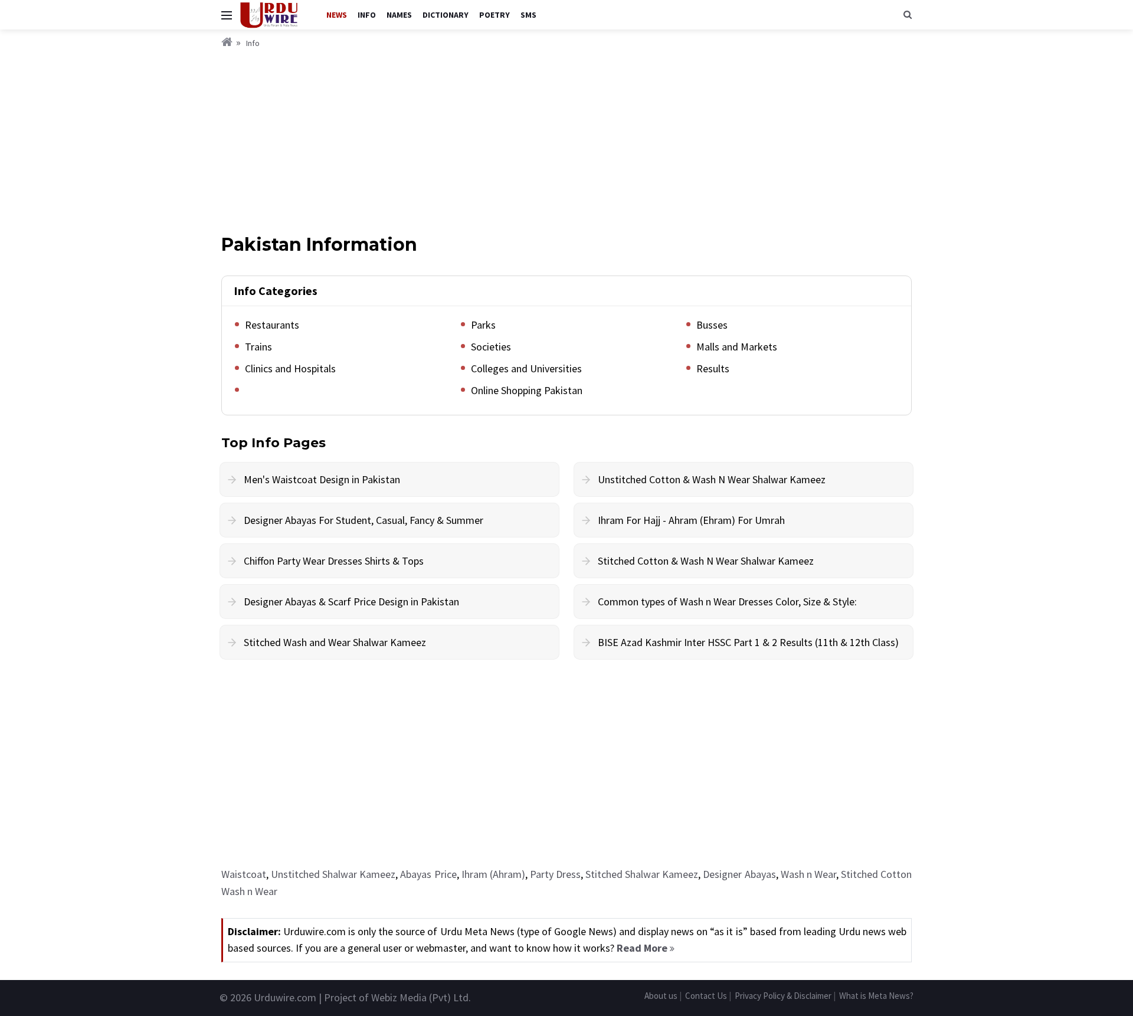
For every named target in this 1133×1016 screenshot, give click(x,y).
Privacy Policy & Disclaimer (783, 995)
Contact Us (706, 995)
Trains (258, 346)
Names (399, 14)
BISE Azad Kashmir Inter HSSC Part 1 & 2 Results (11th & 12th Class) (748, 642)
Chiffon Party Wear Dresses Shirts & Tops (334, 561)
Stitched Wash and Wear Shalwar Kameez (335, 642)
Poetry (494, 14)
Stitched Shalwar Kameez (641, 874)
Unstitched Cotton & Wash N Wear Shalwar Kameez (712, 479)
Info (367, 14)
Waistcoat (243, 874)
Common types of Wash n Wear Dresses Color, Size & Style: (727, 601)
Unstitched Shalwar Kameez (333, 874)
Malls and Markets (736, 346)
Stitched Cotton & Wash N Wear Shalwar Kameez (706, 561)
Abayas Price (428, 874)
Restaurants (272, 325)
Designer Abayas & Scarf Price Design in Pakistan (351, 601)
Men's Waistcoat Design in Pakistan (322, 479)
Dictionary (446, 14)
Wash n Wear (808, 874)
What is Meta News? (876, 995)
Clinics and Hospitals (290, 368)
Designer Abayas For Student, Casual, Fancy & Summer (363, 520)
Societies (491, 346)
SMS (528, 14)
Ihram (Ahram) (493, 874)
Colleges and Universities (526, 368)
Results (712, 368)
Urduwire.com (285, 997)
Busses (712, 325)
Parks (483, 325)
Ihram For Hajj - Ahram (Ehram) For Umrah (691, 520)
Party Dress (555, 874)
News (336, 14)
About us (660, 995)
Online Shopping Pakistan (526, 390)
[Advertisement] (566, 138)
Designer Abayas (739, 874)
